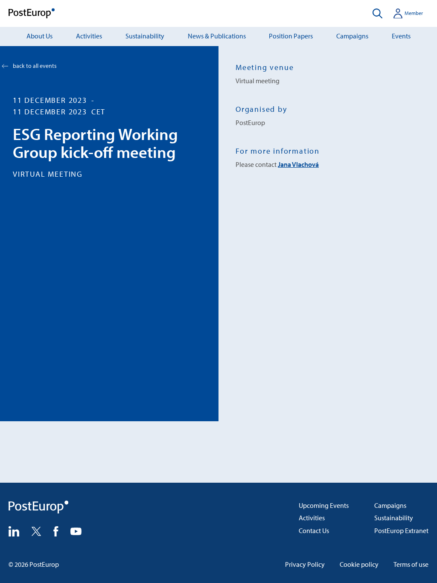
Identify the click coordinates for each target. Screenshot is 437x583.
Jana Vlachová (298, 164)
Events (401, 36)
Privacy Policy (305, 564)
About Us (39, 36)
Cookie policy (359, 564)
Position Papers (291, 36)
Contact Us (314, 530)
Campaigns (352, 36)
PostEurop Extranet (401, 530)
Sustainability (144, 36)
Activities (89, 36)
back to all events (35, 66)
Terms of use (410, 564)
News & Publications (217, 36)
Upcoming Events (324, 505)
